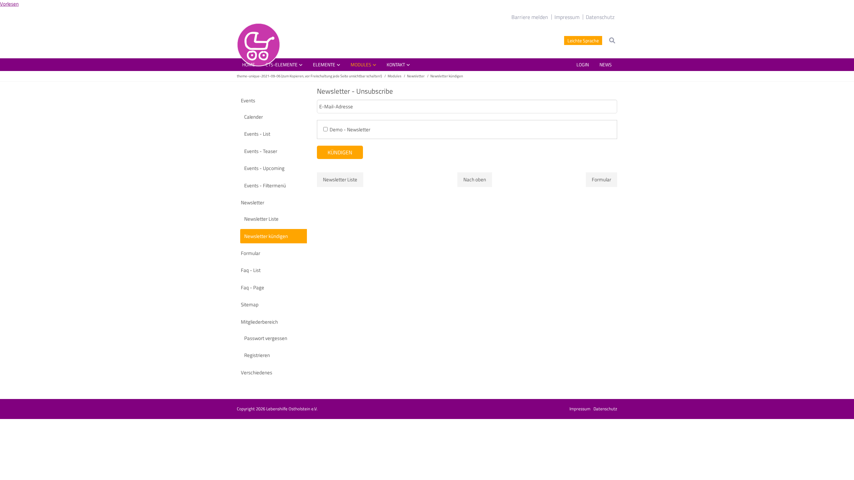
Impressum (566, 17)
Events (248, 100)
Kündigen (340, 152)
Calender (253, 117)
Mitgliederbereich (259, 322)
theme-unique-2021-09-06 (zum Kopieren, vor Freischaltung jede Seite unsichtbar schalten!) (309, 76)
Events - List (257, 134)
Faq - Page (252, 287)
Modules (394, 76)
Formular (601, 179)
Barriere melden (529, 17)
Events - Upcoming (264, 168)
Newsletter (416, 76)
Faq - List (251, 270)
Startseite (258, 44)
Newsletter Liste (340, 179)
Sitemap (250, 304)
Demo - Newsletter (350, 129)
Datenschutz (600, 17)
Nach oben (474, 179)
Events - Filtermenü (265, 185)
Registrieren (257, 355)
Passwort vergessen (265, 338)
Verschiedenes (256, 372)
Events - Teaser (260, 151)
